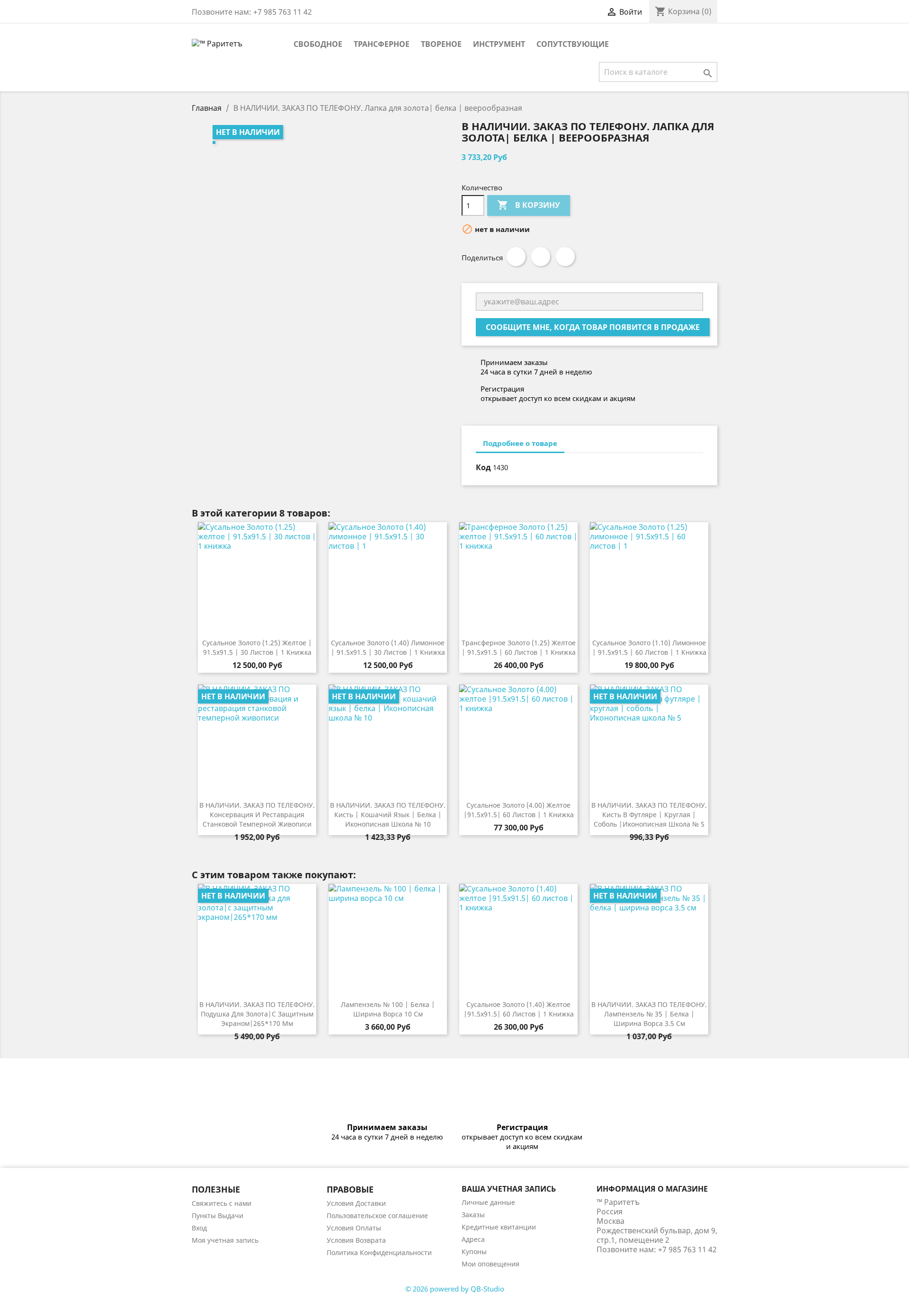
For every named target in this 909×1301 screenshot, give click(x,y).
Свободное (318, 44)
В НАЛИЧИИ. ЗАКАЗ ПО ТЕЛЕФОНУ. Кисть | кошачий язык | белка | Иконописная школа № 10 (388, 815)
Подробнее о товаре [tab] (520, 443)
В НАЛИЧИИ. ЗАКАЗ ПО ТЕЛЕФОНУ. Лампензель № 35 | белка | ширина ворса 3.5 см (649, 1014)
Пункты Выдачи (217, 1215)
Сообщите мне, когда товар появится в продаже (593, 327)
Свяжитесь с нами (221, 1203)
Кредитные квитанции (499, 1226)
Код (483, 467)
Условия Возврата (356, 1240)
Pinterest (565, 256)
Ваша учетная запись (509, 1189)
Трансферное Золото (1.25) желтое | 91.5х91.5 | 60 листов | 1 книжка (519, 647)
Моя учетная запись (225, 1240)
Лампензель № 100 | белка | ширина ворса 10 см (388, 1009)
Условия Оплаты (354, 1227)
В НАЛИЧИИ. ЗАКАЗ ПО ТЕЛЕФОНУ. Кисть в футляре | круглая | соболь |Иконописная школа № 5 (649, 815)
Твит (540, 256)
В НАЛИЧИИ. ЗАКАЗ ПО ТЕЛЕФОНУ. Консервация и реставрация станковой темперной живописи (257, 815)
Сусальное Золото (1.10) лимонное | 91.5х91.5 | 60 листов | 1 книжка (649, 647)
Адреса (473, 1239)
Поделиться (516, 256)
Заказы (473, 1214)
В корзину (528, 205)
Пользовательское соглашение (377, 1215)
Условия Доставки (356, 1203)
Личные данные (488, 1202)
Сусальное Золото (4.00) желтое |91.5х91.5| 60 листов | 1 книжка (518, 810)
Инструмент (499, 44)
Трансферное (382, 44)
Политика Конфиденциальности (379, 1252)
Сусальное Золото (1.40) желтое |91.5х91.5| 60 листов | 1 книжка (518, 1009)
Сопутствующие (572, 44)
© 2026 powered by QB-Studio (454, 1288)
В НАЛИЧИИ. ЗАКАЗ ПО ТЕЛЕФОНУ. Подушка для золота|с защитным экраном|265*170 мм (257, 1014)
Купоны (474, 1251)
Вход (199, 1227)
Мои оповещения (490, 1263)
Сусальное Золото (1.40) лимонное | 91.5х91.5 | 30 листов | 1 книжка (388, 647)
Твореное (441, 44)
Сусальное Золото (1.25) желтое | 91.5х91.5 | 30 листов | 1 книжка (257, 647)
